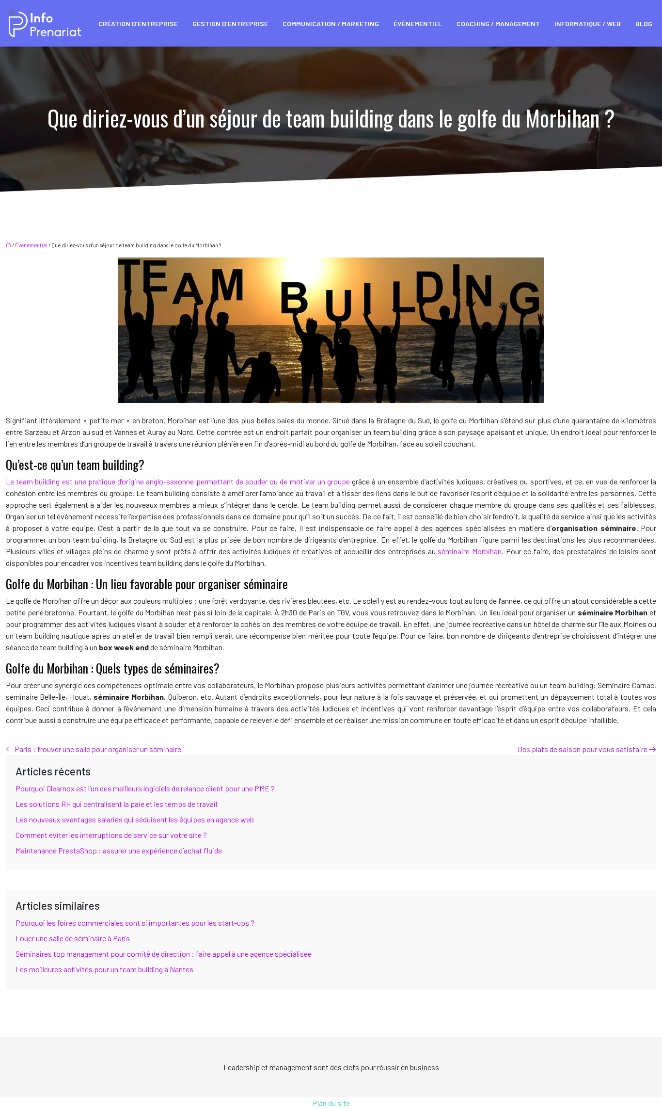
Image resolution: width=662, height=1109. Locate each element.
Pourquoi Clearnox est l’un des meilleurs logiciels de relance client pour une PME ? (145, 788)
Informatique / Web (587, 23)
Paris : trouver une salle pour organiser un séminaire (98, 749)
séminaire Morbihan (470, 551)
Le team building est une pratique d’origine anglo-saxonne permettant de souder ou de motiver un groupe (178, 481)
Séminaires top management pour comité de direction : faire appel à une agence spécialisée (164, 953)
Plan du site (331, 1103)
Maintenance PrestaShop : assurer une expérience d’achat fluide (119, 850)
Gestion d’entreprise (230, 23)
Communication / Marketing (331, 23)
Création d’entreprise (138, 23)
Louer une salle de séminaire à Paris (73, 938)
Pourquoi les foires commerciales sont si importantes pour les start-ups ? (135, 922)
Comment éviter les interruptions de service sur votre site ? (111, 834)
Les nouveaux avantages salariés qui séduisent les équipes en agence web (135, 819)
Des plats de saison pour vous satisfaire (582, 749)
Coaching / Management (498, 23)
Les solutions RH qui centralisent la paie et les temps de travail (116, 803)
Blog (643, 23)
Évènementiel (418, 23)
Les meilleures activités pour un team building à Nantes (104, 969)
